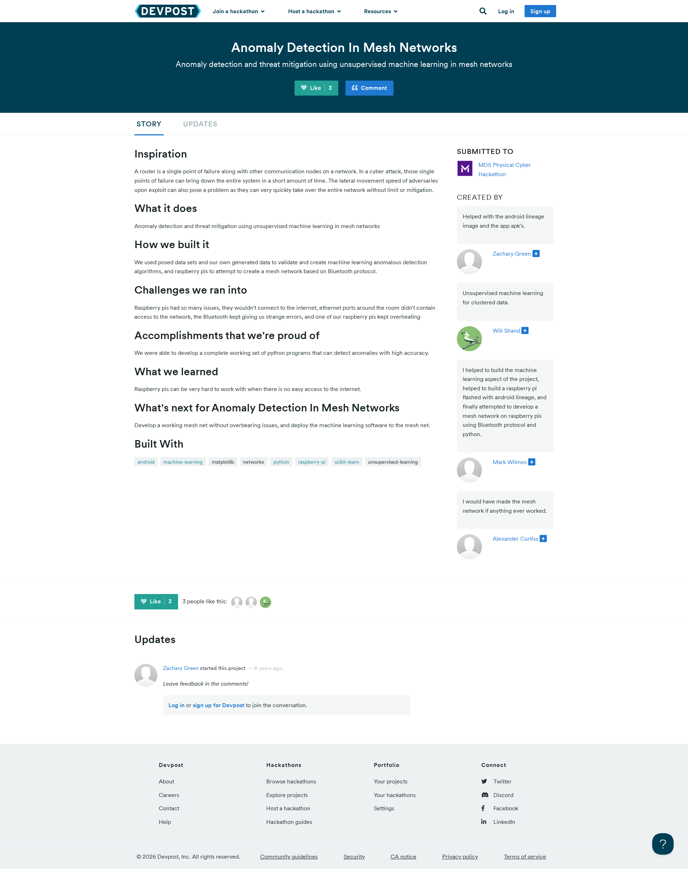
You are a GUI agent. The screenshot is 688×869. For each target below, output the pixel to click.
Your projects (390, 781)
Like (320, 87)
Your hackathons (395, 794)
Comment (373, 87)
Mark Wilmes (510, 461)
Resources (378, 11)
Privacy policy (460, 856)
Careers (169, 794)
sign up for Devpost (218, 705)
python (281, 462)
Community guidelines (289, 856)
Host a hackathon (312, 11)
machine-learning (182, 462)
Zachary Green (512, 253)
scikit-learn (347, 462)
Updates (200, 124)
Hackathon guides (289, 821)
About (166, 781)
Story (149, 124)
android (146, 462)
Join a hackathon (236, 11)
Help (165, 821)
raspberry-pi (311, 462)
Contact (169, 808)
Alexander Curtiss (515, 538)
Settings (384, 808)
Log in (506, 11)
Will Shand (506, 330)
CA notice (403, 856)
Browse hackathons (291, 781)
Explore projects (287, 794)
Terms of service (525, 856)
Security (354, 856)
